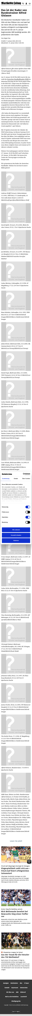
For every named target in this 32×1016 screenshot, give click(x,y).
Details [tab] (16, 478)
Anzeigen (6, 983)
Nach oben (16, 1011)
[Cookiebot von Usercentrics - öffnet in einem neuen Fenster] (23, 474)
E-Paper (26, 983)
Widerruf (23, 992)
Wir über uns (10, 992)
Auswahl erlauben (16, 535)
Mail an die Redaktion (12, 996)
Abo (21, 983)
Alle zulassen (16, 529)
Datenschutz (23, 987)
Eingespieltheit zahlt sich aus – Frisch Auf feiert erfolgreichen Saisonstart (15, 870)
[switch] (27, 512)
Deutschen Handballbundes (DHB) (18, 79)
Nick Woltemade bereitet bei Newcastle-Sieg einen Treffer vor (14, 914)
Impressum (14, 987)
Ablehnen (16, 540)
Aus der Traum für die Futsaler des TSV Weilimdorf (15, 956)
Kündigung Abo (16, 1001)
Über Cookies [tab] (26, 478)
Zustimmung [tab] (5, 478)
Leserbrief (24, 996)
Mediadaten (14, 983)
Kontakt (7, 987)
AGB (17, 992)
